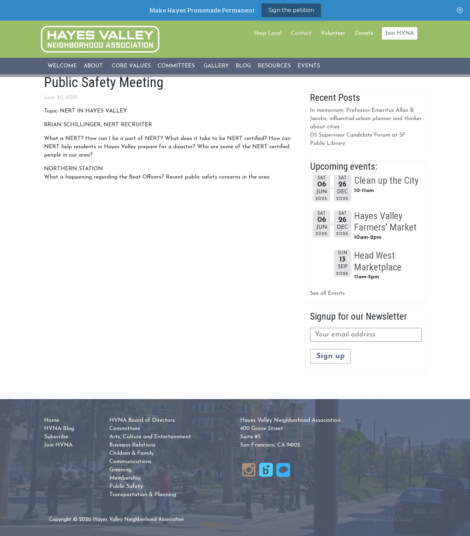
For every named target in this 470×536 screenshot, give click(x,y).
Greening (120, 470)
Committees (176, 66)
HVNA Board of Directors (142, 420)
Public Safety (126, 486)
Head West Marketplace (378, 261)
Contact (301, 33)
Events (309, 66)
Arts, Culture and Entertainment (150, 437)
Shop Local (267, 33)
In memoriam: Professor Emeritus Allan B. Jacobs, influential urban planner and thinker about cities (365, 119)
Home (51, 420)
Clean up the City (386, 180)
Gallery (216, 66)
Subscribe (56, 437)
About (93, 66)
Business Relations (132, 445)
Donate (364, 33)
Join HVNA (399, 33)
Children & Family (131, 453)
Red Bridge (400, 519)
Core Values (131, 66)
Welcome (62, 66)
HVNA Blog (59, 428)
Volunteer (333, 33)
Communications (130, 461)
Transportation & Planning (142, 494)
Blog (243, 66)
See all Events (327, 293)
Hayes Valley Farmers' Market (385, 221)
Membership (125, 478)
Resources (274, 66)
